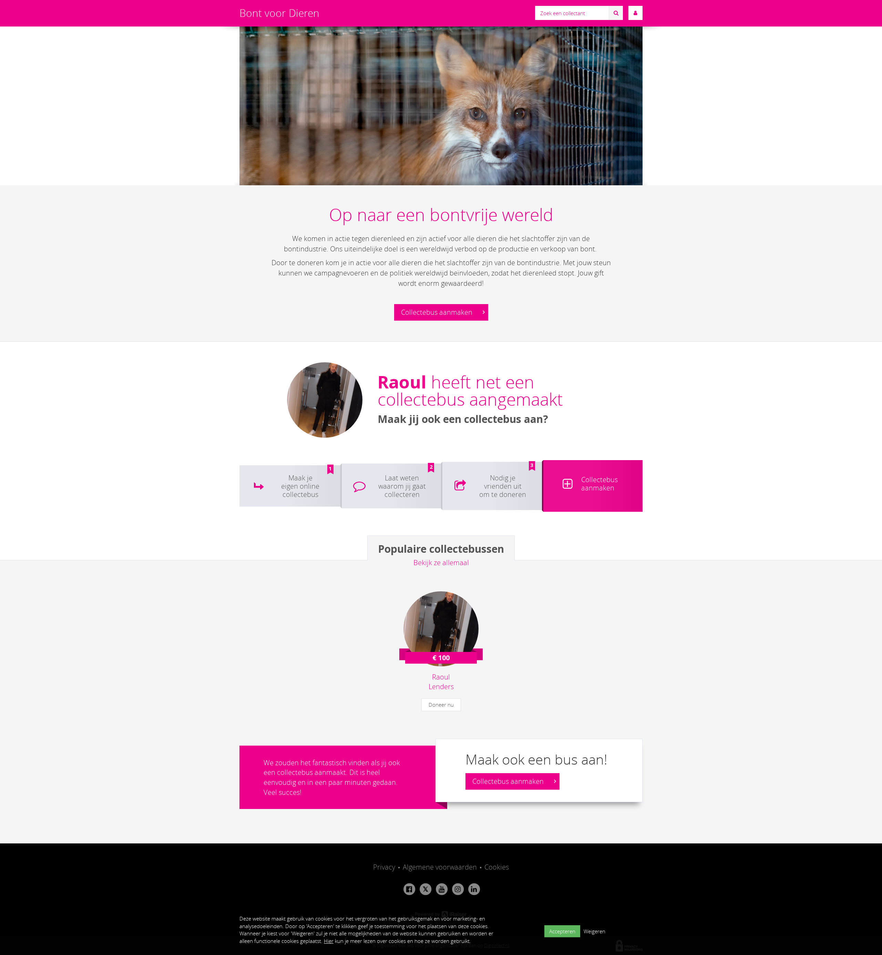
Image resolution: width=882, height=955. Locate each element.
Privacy (384, 867)
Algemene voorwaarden (440, 867)
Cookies (496, 867)
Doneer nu (441, 704)
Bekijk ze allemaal (441, 562)
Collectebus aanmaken (437, 312)
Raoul (402, 382)
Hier (329, 940)
